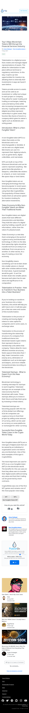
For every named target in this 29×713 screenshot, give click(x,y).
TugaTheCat (10, 624)
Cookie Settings (6, 697)
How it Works (6, 678)
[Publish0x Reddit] (16, 700)
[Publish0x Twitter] (7, 700)
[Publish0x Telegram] (12, 700)
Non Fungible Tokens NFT (10, 500)
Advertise (4, 690)
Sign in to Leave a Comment (15, 662)
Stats (3, 687)
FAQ (3, 681)
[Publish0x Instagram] (21, 700)
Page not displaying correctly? (14, 671)
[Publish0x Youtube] (26, 700)
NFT (6, 497)
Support (4, 694)
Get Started (23, 11)
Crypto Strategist (12, 652)
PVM (8, 597)
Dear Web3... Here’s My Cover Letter (12, 594)
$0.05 (3, 54)
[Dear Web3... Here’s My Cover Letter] (14, 585)
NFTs (15, 497)
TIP (15, 562)
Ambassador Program (8, 684)
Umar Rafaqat (8, 49)
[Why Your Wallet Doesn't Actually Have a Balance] (14, 610)
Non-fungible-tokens (19, 49)
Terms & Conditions (22, 704)
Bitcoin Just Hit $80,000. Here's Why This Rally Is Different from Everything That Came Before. (13, 648)
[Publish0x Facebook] (3, 700)
